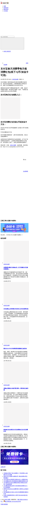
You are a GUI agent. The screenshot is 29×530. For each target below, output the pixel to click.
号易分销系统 (4, 504)
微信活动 (6, 9)
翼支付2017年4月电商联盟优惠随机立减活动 (15, 348)
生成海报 (25, 171)
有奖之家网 (13, 145)
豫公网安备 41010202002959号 (13, 501)
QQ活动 (6, 10)
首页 (5, 6)
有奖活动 (6, 7)
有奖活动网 (15, 79)
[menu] (1, 1)
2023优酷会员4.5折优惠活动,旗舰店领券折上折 (16, 481)
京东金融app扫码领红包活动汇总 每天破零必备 (16, 308)
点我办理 (3, 466)
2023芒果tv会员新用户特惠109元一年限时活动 (16, 479)
